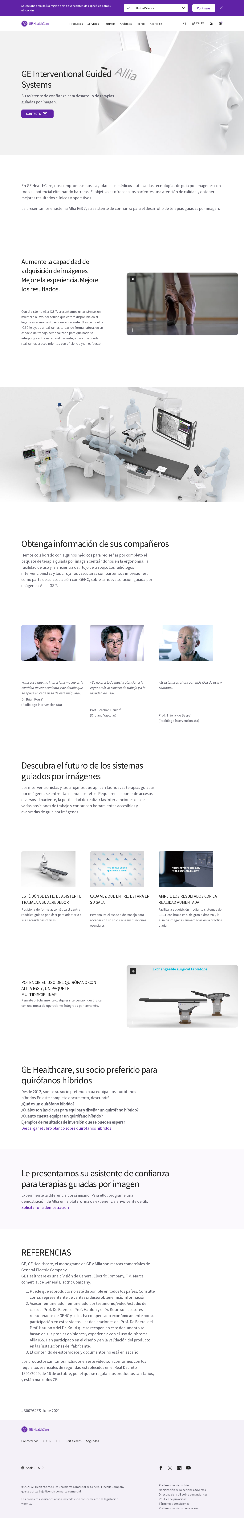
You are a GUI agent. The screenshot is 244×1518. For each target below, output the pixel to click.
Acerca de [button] (156, 24)
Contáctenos (29, 1441)
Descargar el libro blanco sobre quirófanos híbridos (66, 1128)
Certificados (74, 1441)
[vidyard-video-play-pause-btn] (132, 330)
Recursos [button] (109, 24)
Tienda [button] (140, 24)
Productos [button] (76, 24)
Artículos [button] (126, 24)
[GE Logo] (35, 24)
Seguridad (92, 1441)
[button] (185, 23)
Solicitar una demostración (45, 1207)
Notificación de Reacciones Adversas (182, 1490)
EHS (58, 1441)
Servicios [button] (93, 24)
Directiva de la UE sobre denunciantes (183, 1494)
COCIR (47, 1441)
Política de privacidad (172, 1499)
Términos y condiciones (174, 1503)
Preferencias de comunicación (178, 1508)
